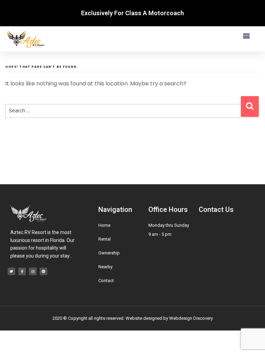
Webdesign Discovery (191, 318)
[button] (246, 35)
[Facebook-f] (22, 271)
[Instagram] (33, 271)
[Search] (250, 106)
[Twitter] (11, 271)
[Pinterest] (43, 271)
